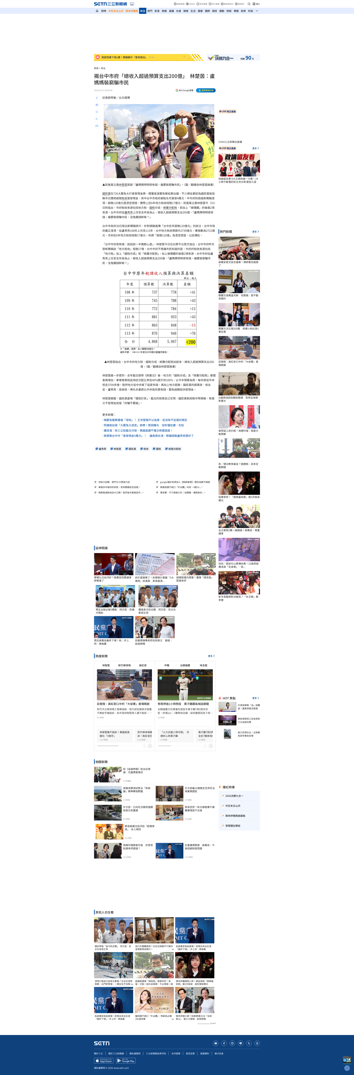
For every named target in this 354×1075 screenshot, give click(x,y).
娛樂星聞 (181, 3)
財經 (229, 11)
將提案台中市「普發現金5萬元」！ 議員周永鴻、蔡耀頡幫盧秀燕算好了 (149, 436)
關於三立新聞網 (116, 1053)
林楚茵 (123, 185)
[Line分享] (96, 105)
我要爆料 (204, 1053)
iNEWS (192, 3)
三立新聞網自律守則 (156, 1053)
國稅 (152, 208)
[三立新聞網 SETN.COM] (97, 11)
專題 (236, 11)
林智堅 (106, 665)
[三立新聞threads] (257, 1043)
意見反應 (190, 1053)
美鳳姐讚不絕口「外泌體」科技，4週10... (180, 487)
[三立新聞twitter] (249, 1043)
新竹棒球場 (124, 665)
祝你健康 (203, 3)
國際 (207, 11)
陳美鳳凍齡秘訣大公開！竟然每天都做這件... (120, 492)
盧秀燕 (128, 212)
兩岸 (214, 11)
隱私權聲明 (134, 1053)
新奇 (243, 11)
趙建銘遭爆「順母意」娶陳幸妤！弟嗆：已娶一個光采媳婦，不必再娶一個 (154, 982)
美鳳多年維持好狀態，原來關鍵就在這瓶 (118, 487)
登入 (258, 3)
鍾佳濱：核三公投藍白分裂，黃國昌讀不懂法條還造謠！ (138, 430)
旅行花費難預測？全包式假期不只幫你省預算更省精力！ (154, 948)
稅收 (124, 198)
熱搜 (164, 11)
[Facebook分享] (96, 98)
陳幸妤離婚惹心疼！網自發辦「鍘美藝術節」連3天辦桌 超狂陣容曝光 (195, 982)
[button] (249, 4)
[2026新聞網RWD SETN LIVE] (132, 3)
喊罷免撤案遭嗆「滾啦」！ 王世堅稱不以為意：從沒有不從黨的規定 (145, 420)
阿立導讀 (215, 3)
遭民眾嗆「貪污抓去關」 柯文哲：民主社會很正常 (113, 948)
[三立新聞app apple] (103, 1060)
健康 (200, 11)
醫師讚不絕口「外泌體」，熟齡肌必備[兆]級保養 (153, 1017)
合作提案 (175, 1053)
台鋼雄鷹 (185, 665)
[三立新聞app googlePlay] (126, 1060)
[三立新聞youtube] (215, 1043)
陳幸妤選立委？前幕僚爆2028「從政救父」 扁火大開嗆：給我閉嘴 (194, 1017)
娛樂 (185, 11)
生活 (193, 11)
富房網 (241, 3)
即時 (103, 11)
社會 (178, 11)
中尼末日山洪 (115, 11)
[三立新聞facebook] (224, 1043)
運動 (221, 11)
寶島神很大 (229, 3)
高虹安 (143, 665)
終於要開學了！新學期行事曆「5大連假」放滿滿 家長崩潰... (154, 579)
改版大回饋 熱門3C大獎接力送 (114, 482)
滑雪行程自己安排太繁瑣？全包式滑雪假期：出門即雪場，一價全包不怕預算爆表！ (113, 982)
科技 (250, 11)
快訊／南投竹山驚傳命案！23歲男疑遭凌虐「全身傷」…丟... (238, 565)
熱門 (149, 11)
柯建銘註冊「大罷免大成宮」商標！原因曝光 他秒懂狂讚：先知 (144, 425)
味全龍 (203, 665)
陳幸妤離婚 (132, 11)
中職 (166, 665)
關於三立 (98, 1053)
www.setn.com (121, 1067)
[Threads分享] (96, 111)
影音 (157, 11)
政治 (142, 11)
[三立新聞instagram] (232, 1043)
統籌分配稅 (170, 208)
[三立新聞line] (240, 1043)
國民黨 (106, 193)
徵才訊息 (219, 1053)
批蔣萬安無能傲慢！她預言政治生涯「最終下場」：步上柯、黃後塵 (112, 1017)
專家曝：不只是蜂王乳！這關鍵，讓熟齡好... (182, 492)
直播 (171, 11)
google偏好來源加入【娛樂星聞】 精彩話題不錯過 (185, 482)
